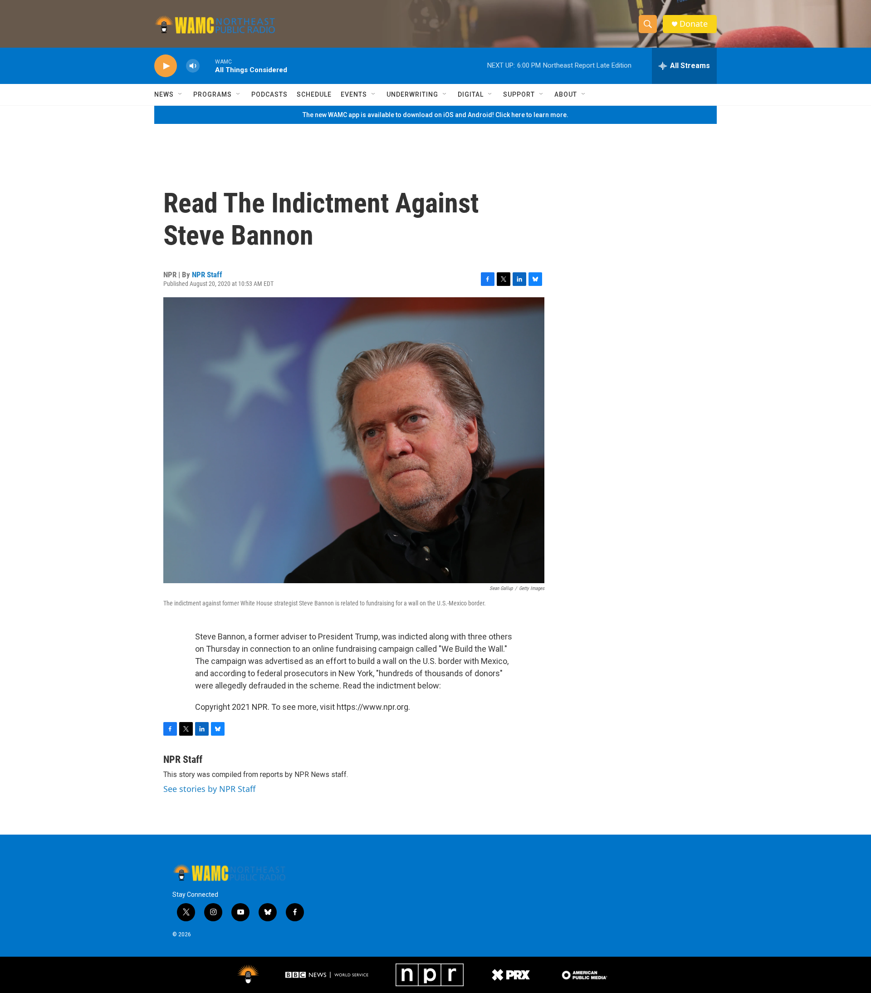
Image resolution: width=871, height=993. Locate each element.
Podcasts (269, 94)
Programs (212, 94)
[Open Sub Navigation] (180, 94)
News (164, 94)
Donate (694, 24)
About (565, 94)
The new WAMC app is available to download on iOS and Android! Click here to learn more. (435, 114)
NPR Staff (207, 274)
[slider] (207, 65)
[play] (165, 66)
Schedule (314, 94)
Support (519, 94)
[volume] (193, 66)
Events (354, 94)
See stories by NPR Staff (209, 788)
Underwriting (412, 94)
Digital (471, 94)
